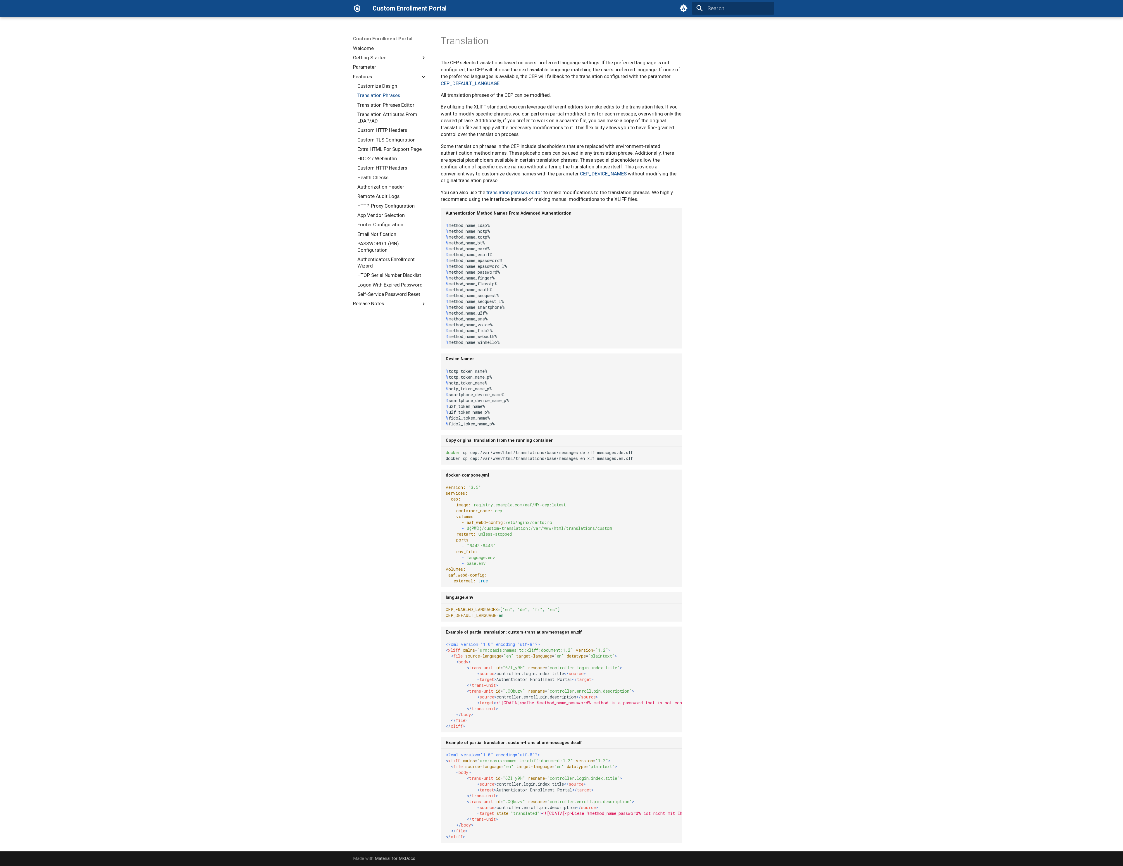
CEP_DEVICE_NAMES (603, 174)
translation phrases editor (514, 192)
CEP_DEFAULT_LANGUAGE (470, 83)
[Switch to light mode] (684, 8)
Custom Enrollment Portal (382, 39)
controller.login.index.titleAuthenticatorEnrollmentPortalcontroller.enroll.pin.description (564, 685)
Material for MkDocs (395, 858)
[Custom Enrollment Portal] (357, 8)
